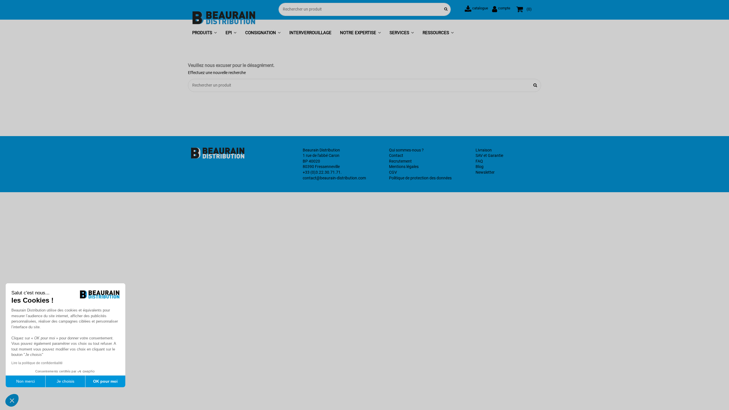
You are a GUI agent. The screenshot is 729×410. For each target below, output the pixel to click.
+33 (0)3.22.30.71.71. (322, 172)
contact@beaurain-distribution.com (334, 178)
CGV (393, 172)
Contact (396, 155)
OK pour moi (105, 381)
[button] (204, 33)
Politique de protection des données (420, 178)
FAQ (479, 161)
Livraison (484, 150)
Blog (480, 166)
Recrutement (400, 161)
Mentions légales (404, 166)
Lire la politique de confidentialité (37, 363)
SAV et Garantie (489, 155)
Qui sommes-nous (405, 150)
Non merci (25, 381)
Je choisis (65, 381)
